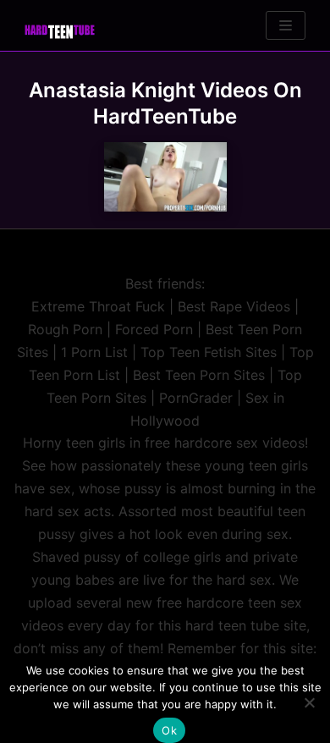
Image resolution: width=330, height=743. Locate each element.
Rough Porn (65, 329)
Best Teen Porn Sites (199, 374)
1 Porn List (94, 352)
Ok (169, 730)
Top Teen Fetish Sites (208, 352)
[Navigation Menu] (285, 25)
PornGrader (196, 397)
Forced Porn (154, 329)
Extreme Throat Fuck (98, 306)
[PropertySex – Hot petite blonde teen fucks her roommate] (165, 177)
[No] (308, 702)
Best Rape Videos (234, 306)
